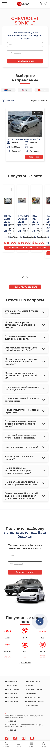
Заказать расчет (25, 572)
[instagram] (23, 738)
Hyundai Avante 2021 (23, 219)
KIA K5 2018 (35, 219)
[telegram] (6, 738)
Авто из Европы (32, 697)
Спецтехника (11, 685)
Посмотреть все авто (25, 287)
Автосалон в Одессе (34, 701)
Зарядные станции (33, 689)
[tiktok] (15, 738)
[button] (4, 4)
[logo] (23, 3)
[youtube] (32, 738)
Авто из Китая (11, 697)
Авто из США (11, 693)
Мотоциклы (30, 693)
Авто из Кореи (11, 701)
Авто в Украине (12, 689)
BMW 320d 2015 (7, 219)
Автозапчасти (11, 681)
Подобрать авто (25, 61)
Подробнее (34, 157)
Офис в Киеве (31, 705)
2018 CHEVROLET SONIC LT (24, 139)
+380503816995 (42, 3)
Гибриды (29, 685)
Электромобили (32, 681)
